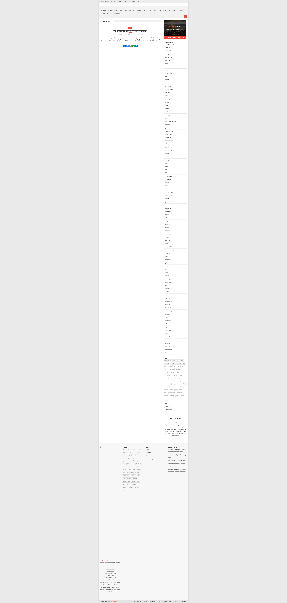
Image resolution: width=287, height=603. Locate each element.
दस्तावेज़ (166, 166)
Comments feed (168, 409)
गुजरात (166, 128)
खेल (126, 10)
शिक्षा (174, 10)
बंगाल (166, 214)
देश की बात (167, 179)
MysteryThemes (114, 601)
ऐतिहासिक (167, 86)
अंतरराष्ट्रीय (167, 51)
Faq (162, 601)
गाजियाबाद (167, 124)
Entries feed (168, 406)
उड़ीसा (166, 79)
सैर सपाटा (103, 13)
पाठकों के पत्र (167, 195)
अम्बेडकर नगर (167, 57)
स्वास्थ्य (108, 13)
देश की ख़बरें (139, 10)
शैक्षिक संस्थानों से (168, 308)
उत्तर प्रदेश (110, 10)
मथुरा (166, 243)
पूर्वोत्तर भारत (167, 202)
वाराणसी (166, 295)
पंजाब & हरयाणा (168, 192)
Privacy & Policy (137, 601)
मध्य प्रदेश (167, 247)
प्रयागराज (167, 208)
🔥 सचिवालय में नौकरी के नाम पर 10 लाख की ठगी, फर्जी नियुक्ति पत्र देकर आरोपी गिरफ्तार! (177, 450)
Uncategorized (168, 44)
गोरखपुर (166, 134)
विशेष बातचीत (167, 301)
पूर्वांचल (145, 10)
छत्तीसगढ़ (167, 144)
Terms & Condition (173, 601)
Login (125, 1)
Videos (166, 47)
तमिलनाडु (167, 160)
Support (153, 601)
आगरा (166, 67)
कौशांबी (166, 112)
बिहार (166, 237)
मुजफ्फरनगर (167, 259)
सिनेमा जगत (180, 10)
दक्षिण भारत (167, 163)
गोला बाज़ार (167, 137)
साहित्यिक (167, 324)
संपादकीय (167, 314)
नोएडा (166, 186)
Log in (166, 403)
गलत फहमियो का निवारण (169, 121)
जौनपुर (166, 153)
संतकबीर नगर (167, 311)
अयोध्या (166, 60)
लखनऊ (166, 288)
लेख (166, 292)
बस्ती (166, 227)
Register (133, 1)
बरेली (166, 224)
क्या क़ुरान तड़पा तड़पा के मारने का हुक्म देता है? (130, 31)
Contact (115, 1)
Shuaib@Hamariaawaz (130, 35)
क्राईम (150, 10)
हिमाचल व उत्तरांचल (168, 349)
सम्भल (166, 317)
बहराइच (166, 231)
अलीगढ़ (166, 63)
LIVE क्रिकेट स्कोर (116, 13)
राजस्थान (167, 282)
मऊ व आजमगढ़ (168, 240)
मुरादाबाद (166, 266)
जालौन (166, 147)
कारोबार (121, 10)
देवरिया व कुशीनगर (168, 173)
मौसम (166, 276)
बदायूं (166, 221)
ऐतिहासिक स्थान (168, 89)
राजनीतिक (167, 279)
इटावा (166, 76)
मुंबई (166, 263)
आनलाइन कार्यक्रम (168, 73)
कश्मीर (166, 99)
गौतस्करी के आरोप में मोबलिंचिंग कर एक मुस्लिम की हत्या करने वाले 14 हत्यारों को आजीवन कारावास (177, 471)
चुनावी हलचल (131, 10)
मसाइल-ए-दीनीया (168, 250)
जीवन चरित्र (167, 150)
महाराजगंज (167, 253)
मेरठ (166, 269)
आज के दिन (167, 70)
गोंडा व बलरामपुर (168, 131)
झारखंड (166, 157)
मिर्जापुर (166, 256)
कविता (116, 10)
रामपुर (166, 285)
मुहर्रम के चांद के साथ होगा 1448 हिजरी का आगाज (177, 460)
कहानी (160, 10)
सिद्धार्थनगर (167, 327)
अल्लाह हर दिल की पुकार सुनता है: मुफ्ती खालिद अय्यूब (176, 465)
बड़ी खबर (167, 218)
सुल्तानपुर (167, 337)
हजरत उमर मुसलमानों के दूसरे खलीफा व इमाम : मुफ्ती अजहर (177, 456)
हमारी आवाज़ (103, 10)
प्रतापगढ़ (167, 205)
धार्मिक (164, 10)
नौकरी (155, 10)
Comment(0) (141, 35)
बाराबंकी (166, 234)
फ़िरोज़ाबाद (167, 211)
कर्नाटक (166, 92)
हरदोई (166, 346)
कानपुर (166, 105)
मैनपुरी (166, 272)
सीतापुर (166, 333)
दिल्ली (166, 169)
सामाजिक (167, 321)
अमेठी (166, 54)
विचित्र (169, 10)
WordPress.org (168, 413)
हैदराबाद (166, 353)
